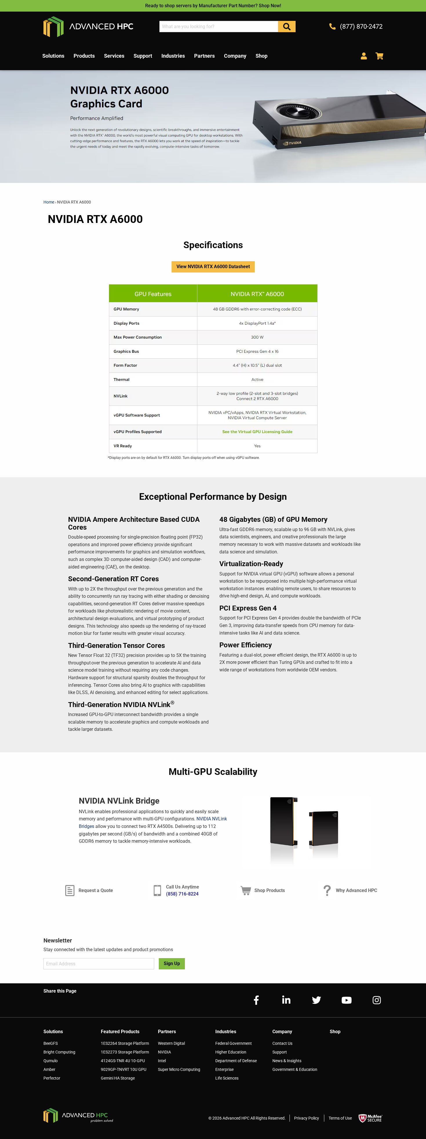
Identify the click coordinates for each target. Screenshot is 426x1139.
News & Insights (286, 1060)
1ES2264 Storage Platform (125, 1043)
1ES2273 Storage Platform (125, 1052)
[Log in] (363, 55)
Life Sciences (227, 1078)
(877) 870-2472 (360, 26)
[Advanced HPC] (88, 26)
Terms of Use (340, 1118)
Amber (49, 1069)
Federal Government (233, 1043)
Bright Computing (59, 1052)
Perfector (51, 1078)
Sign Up (172, 963)
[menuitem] (53, 56)
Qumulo (50, 1060)
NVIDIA (164, 1052)
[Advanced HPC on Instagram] (372, 1000)
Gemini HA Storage (118, 1078)
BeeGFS (50, 1043)
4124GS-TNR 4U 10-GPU (123, 1060)
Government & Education (294, 1069)
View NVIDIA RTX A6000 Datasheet (213, 266)
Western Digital (171, 1043)
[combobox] (218, 26)
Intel (162, 1060)
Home (49, 202)
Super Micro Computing (179, 1069)
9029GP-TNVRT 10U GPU (123, 1069)
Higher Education (230, 1052)
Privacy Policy (306, 1118)
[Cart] (377, 55)
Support (279, 1052)
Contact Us (282, 1043)
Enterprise (224, 1069)
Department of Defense (236, 1060)
